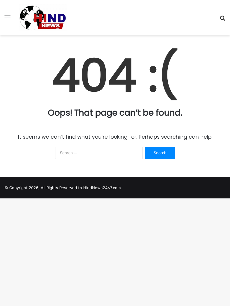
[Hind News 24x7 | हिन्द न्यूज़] (43, 17)
